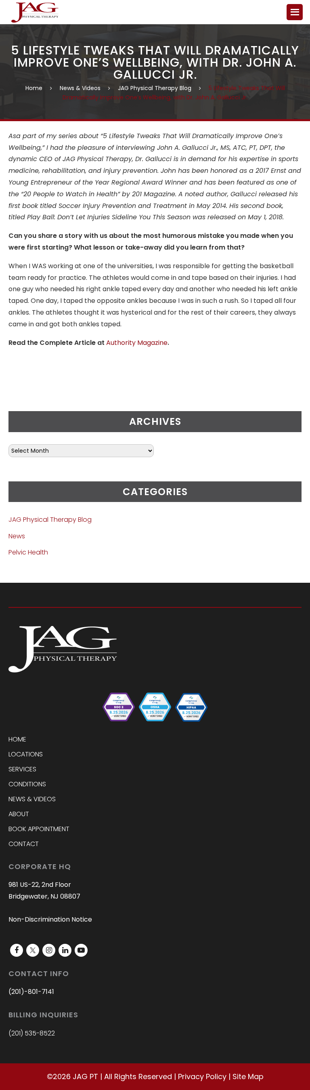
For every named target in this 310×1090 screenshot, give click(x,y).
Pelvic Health (28, 552)
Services (22, 769)
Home (33, 88)
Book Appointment (38, 829)
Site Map (248, 1076)
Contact (23, 843)
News (16, 536)
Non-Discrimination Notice (50, 919)
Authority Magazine (137, 342)
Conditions (27, 784)
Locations (25, 754)
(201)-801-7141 (31, 991)
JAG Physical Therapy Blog (154, 88)
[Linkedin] (65, 950)
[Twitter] (32, 950)
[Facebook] (16, 950)
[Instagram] (48, 950)
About (18, 814)
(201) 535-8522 (31, 1033)
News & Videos (80, 88)
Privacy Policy (202, 1076)
